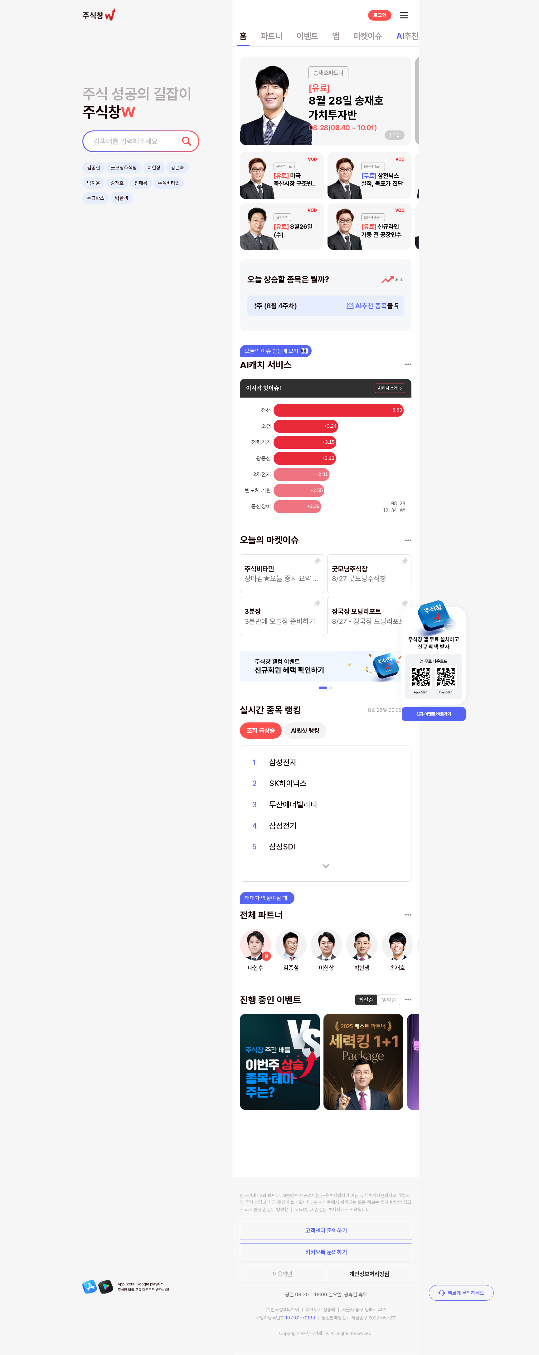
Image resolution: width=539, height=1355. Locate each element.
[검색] (186, 141)
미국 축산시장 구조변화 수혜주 (296, 183)
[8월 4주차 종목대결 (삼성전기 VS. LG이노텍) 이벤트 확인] (280, 1062)
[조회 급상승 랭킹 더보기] (325, 866)
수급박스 (95, 198)
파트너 (271, 36)
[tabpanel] (326, 306)
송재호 (117, 183)
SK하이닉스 (288, 783)
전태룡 (141, 183)
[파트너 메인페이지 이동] (408, 915)
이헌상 (154, 168)
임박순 (389, 1000)
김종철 (93, 168)
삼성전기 (283, 825)
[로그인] (379, 15)
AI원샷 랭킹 (305, 730)
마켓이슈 (367, 36)
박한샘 (121, 198)
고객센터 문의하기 (326, 1230)
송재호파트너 (328, 73)
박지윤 (93, 183)
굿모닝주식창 (124, 168)
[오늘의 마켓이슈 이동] (408, 540)
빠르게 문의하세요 (466, 1293)
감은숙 (177, 168)
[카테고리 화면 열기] (404, 15)
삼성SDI (282, 846)
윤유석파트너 (285, 166)
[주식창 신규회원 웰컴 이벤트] (326, 666)
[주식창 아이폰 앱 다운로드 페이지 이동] (89, 1287)
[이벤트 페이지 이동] (408, 1000)
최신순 (366, 1000)
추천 (407, 36)
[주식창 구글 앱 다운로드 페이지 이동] (105, 1287)
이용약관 (283, 1274)
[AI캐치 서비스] (408, 364)
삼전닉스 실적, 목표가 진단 (382, 180)
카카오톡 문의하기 (326, 1252)
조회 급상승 (261, 730)
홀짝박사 (282, 217)
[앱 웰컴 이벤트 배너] (433, 657)
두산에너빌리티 (293, 804)
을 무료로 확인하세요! (330, 306)
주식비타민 (169, 183)
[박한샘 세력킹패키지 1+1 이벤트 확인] (363, 1062)
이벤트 (307, 36)
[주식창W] (100, 14)
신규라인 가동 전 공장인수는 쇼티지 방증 (384, 234)
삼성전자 (283, 762)
